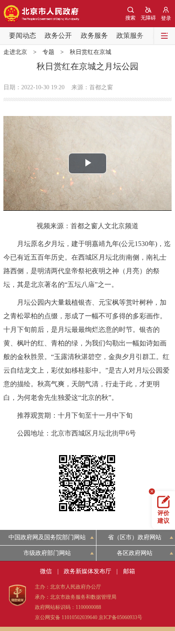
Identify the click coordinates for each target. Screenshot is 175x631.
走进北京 (15, 52)
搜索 (130, 18)
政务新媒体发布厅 (87, 571)
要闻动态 (22, 35)
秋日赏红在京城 (90, 52)
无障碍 (148, 18)
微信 (46, 571)
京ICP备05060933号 (120, 617)
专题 (48, 52)
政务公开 (58, 35)
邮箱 (129, 571)
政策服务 (130, 35)
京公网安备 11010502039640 (66, 617)
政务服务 (94, 35)
